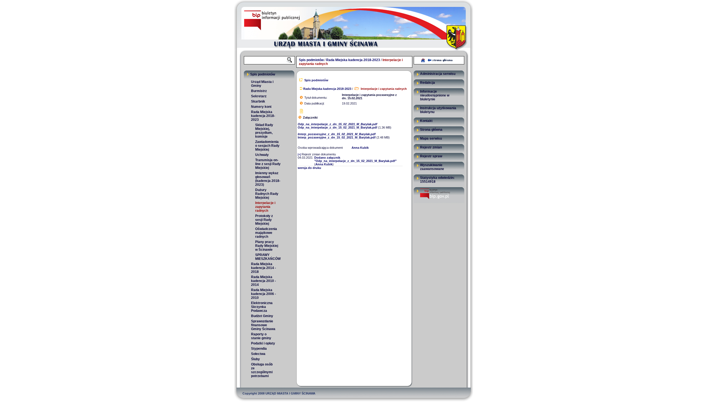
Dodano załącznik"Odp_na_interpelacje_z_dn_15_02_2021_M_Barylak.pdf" (355, 159)
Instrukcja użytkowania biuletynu (438, 110)
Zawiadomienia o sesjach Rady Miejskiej (267, 145)
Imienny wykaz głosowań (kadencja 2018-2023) (267, 179)
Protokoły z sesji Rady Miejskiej (264, 220)
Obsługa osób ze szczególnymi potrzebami (262, 370)
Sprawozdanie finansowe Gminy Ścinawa (263, 325)
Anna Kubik (360, 147)
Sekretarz (259, 96)
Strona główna (431, 130)
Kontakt (426, 121)
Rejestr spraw (431, 156)
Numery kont (261, 107)
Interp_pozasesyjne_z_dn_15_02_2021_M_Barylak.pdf (337, 135)
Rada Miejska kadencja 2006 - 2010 (263, 294)
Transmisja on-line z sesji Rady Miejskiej (268, 164)
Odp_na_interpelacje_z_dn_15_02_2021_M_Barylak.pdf (338, 125)
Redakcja (427, 83)
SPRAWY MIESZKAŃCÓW (268, 257)
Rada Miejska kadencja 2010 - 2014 (263, 281)
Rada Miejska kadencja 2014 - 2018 (263, 268)
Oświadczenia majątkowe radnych (266, 233)
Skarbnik (258, 101)
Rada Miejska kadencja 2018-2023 (353, 60)
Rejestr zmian (431, 147)
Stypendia (259, 349)
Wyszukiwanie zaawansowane (432, 167)
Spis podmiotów (311, 60)
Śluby (255, 359)
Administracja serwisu (437, 74)
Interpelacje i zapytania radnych (265, 207)
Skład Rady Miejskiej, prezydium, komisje (264, 131)
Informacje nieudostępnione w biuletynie (434, 95)
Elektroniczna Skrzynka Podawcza (262, 307)
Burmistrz (259, 91)
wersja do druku (309, 167)
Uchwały (262, 155)
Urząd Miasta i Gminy (262, 84)
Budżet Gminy (262, 316)
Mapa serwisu (431, 138)
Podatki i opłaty (263, 343)
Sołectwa (258, 354)
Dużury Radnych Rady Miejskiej (266, 194)
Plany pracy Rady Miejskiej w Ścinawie (266, 246)
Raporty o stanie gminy (261, 336)
